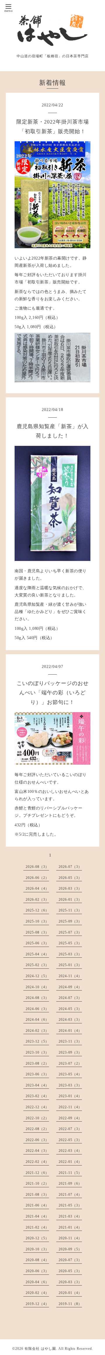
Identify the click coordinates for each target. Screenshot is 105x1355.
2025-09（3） (70, 921)
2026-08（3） (37, 867)
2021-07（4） (70, 1195)
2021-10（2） (37, 1183)
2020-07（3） (70, 1260)
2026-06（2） (37, 878)
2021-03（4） (70, 1216)
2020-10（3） (37, 1249)
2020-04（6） (37, 1282)
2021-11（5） (70, 1173)
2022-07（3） (70, 1129)
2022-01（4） (70, 1162)
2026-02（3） (37, 900)
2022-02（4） (37, 1162)
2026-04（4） (37, 888)
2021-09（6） (70, 1183)
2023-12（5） (37, 1041)
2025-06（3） (37, 943)
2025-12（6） (37, 910)
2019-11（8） (70, 1304)
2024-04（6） (37, 1020)
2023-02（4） (37, 1096)
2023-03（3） (70, 1085)
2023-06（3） (37, 1074)
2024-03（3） (70, 1020)
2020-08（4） (37, 1260)
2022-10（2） (37, 1118)
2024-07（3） (70, 998)
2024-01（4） (70, 1031)
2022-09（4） (70, 1118)
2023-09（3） (70, 1052)
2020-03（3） (70, 1282)
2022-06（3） (37, 1140)
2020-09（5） (70, 1249)
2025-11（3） (70, 910)
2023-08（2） (37, 1063)
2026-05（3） (70, 878)
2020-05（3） (70, 1271)
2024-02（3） (37, 1031)
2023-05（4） (70, 1074)
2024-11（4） (70, 976)
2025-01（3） (70, 965)
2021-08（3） (37, 1195)
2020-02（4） (37, 1293)
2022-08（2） (37, 1129)
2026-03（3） (70, 888)
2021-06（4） (37, 1205)
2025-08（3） (37, 932)
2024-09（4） (70, 987)
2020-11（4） (70, 1238)
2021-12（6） (37, 1173)
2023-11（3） (70, 1041)
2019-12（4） (37, 1304)
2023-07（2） (70, 1063)
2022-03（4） (70, 1151)
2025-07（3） (70, 932)
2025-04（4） (37, 954)
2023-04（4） (37, 1085)
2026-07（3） (70, 867)
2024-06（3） (37, 1009)
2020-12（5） (37, 1238)
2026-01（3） (70, 900)
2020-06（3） (37, 1271)
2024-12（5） (37, 976)
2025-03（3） (70, 954)
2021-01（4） (70, 1227)
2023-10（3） (37, 1052)
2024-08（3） (37, 998)
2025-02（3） (37, 965)
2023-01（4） (70, 1096)
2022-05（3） (70, 1140)
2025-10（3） (37, 921)
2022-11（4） (70, 1107)
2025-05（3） (70, 943)
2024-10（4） (37, 987)
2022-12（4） (37, 1107)
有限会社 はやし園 (40, 1349)
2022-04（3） (37, 1151)
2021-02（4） (37, 1227)
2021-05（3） (70, 1205)
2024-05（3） (70, 1009)
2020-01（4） (70, 1293)
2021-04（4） (37, 1216)
